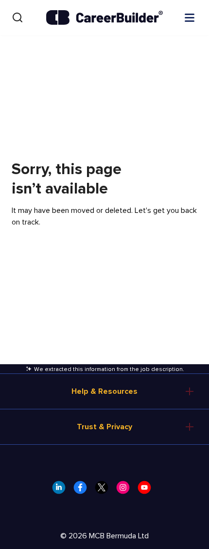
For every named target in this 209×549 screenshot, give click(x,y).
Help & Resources (104, 391)
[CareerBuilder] (104, 17)
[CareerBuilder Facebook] (83, 490)
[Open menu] (189, 17)
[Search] (17, 17)
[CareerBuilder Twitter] (104, 490)
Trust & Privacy (104, 427)
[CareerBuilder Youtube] (147, 490)
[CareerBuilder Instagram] (126, 490)
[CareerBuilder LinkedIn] (61, 490)
